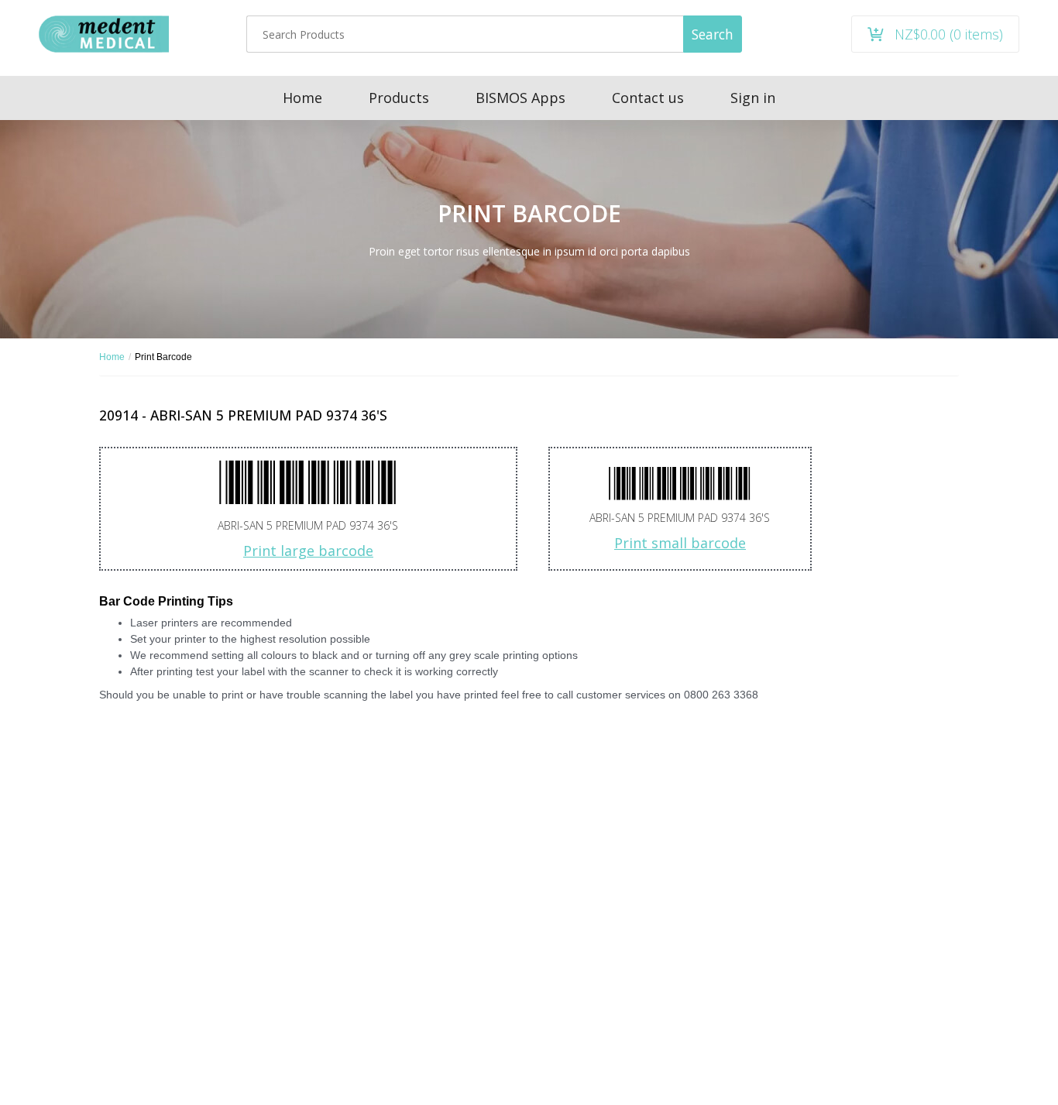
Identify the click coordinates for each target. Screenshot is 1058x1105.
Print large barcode (308, 550)
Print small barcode (680, 543)
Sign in (752, 97)
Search (712, 34)
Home (112, 357)
